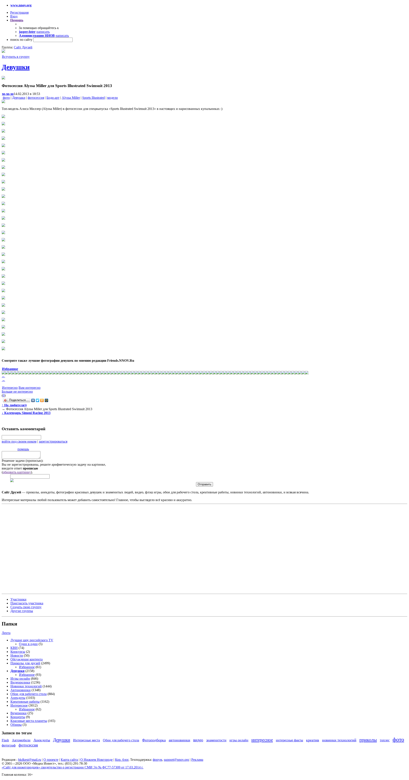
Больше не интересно (17, 391)
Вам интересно (29, 387)
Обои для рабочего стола (28, 694)
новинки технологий (339, 740)
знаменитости (216, 740)
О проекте (50, 759)
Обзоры (16, 724)
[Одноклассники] (42, 400)
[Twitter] (37, 400)
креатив (312, 740)
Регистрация (19, 12)
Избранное (27, 667)
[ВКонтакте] (33, 400)
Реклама (197, 759)
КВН (14, 648)
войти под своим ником (19, 441)
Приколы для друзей (25, 663)
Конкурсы (17, 651)
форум (157, 759)
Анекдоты (17, 698)
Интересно (10, 387)
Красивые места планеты (28, 721)
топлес (385, 740)
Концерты (17, 717)
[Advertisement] (27, 548)
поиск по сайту (21, 39)
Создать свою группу (26, 607)
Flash (5, 740)
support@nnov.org (176, 759)
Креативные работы (25, 701)
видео (198, 740)
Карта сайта (69, 759)
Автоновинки (20, 690)
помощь (23, 449)
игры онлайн (238, 740)
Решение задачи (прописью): (22, 460)
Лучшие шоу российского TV (31, 640)
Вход (13, 16)
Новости (16, 655)
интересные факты (289, 740)
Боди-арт (52, 97)
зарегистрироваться (53, 441)
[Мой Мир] (46, 400)
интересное (262, 739)
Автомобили (21, 740)
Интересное (19, 705)
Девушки (16, 67)
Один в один (28, 644)
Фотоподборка (154, 740)
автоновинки (179, 740)
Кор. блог (121, 759)
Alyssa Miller (71, 97)
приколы (368, 739)
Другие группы (21, 611)
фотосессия (36, 97)
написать (43, 32)
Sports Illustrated (93, 97)
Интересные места (86, 740)
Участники (18, 599)
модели (112, 97)
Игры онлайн (20, 678)
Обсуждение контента (26, 659)
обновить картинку (17, 472)
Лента (6, 633)
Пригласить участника (26, 603)
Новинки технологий (26, 686)
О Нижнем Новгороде (96, 759)
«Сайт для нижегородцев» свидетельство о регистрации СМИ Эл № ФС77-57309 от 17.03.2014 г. (72, 767)
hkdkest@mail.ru (29, 759)
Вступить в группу (16, 56)
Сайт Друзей (23, 47)
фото (6, 97)
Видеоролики (20, 682)
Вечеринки (18, 713)
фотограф (9, 745)
